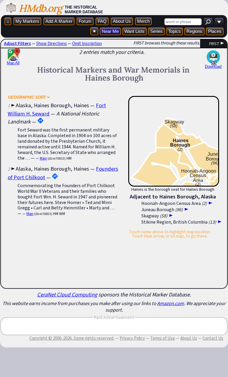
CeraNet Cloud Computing (67, 294)
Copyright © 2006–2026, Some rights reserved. (71, 338)
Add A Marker (58, 21)
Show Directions (51, 43)
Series (156, 31)
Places (214, 31)
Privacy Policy (132, 338)
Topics (174, 31)
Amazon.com (170, 303)
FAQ (102, 21)
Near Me (110, 31)
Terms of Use (162, 338)
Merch (143, 21)
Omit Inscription (87, 43)
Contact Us (212, 338)
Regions (194, 31)
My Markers (27, 21)
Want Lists (134, 31)
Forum (85, 21)
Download (213, 66)
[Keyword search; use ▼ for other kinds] (208, 22)
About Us (122, 21)
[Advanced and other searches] (219, 22)
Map (43, 158)
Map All (13, 60)
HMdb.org (40, 8)
